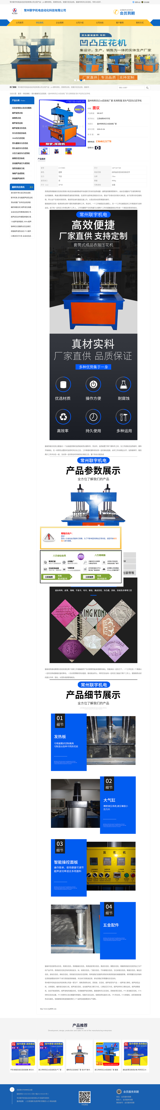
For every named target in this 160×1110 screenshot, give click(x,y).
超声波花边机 (17, 123)
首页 (19, 94)
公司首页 (19, 23)
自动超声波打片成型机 (21, 163)
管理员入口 (45, 1101)
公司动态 (100, 23)
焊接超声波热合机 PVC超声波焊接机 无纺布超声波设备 (22, 231)
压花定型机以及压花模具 (22, 108)
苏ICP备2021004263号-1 (40, 1094)
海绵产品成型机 (18, 173)
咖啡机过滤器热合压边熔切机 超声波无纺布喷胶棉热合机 (22, 226)
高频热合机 (16, 118)
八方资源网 (29, 1101)
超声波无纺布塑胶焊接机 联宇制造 (22, 217)
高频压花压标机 (18, 158)
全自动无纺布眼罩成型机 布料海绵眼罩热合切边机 (22, 212)
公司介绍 (80, 23)
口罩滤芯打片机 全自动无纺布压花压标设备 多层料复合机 (22, 236)
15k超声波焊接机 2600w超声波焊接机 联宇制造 (22, 222)
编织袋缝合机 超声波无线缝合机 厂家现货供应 (22, 207)
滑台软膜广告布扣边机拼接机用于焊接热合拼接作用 (22, 202)
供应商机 (39, 23)
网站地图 (53, 1101)
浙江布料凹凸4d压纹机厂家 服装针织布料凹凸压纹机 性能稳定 (61, 1070)
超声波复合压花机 (19, 128)
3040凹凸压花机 (18, 138)
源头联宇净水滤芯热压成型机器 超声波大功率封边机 (22, 193)
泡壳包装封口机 (18, 168)
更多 (31, 187)
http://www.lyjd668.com (48, 1009)
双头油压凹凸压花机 (20, 148)
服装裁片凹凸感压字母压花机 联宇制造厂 (110, 1070)
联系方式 (140, 23)
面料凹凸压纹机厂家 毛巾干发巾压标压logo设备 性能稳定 (31, 1070)
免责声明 (37, 1101)
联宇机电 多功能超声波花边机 (22, 198)
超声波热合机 (17, 113)
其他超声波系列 (18, 178)
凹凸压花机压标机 (19, 133)
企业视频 (59, 23)
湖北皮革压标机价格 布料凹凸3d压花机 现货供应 (84, 1070)
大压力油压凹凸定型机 (21, 153)
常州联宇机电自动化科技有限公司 (28, 1098)
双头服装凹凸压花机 (39, 94)
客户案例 (120, 23)
